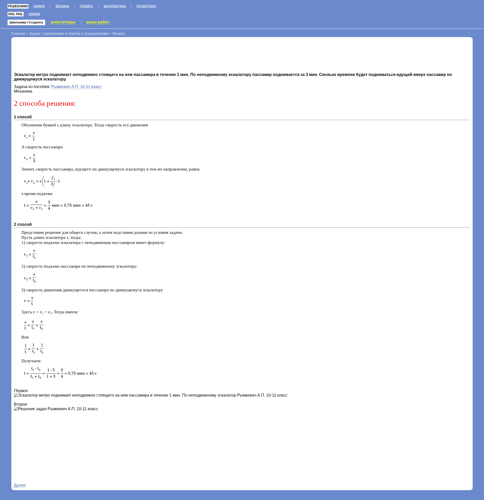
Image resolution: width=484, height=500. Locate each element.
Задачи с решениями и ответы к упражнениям (68, 33)
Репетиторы (63, 22)
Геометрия (146, 6)
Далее (20, 485)
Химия (39, 6)
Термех (86, 6)
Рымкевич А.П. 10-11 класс (76, 87)
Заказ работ (98, 22)
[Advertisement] (54, 56)
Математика (115, 6)
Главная (18, 33)
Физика (62, 6)
